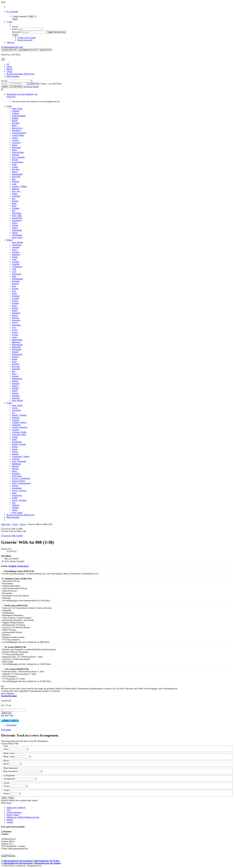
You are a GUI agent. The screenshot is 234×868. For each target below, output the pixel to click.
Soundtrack (17, 220)
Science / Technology (21, 478)
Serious (15, 381)
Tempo (6, 793)
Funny (14, 305)
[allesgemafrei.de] (2, 89)
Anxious (15, 252)
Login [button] (9, 22)
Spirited (15, 388)
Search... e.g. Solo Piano (51, 83)
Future (14, 449)
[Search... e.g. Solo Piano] (33, 83)
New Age (16, 191)
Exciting (15, 298)
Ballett (14, 121)
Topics (9, 71)
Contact (9, 822)
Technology (17, 495)
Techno (15, 225)
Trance (15, 228)
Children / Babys (19, 422)
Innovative (16, 325)
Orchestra (16, 196)
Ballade (15, 118)
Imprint (9, 820)
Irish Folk (16, 176)
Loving (15, 335)
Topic (6, 749)
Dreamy (15, 284)
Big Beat (16, 123)
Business (16, 417)
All (7, 64)
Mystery (15, 468)
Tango (14, 223)
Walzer (15, 232)
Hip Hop (16, 169)
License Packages (14, 812)
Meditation (16, 464)
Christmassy (17, 266)
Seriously (16, 383)
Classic (15, 138)
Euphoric (16, 296)
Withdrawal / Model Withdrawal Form (22, 817)
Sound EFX (17, 218)
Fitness (15, 447)
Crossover (16, 142)
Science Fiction (18, 481)
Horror (15, 451)
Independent (17, 174)
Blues (14, 125)
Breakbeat (16, 130)
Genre (9, 66)
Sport (14, 493)
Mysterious (16, 349)
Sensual (15, 376)
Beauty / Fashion (19, 415)
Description (11, 725)
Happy (15, 310)
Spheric (15, 386)
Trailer (14, 498)
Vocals (6, 786)
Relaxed (15, 364)
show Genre (17, 108)
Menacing (16, 342)
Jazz (14, 179)
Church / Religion (19, 427)
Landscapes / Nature (20, 456)
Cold (14, 269)
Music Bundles (12, 76)
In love (15, 322)
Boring (15, 257)
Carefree (15, 262)
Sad (13, 371)
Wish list (10, 42)
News (14, 471)
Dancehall (16, 147)
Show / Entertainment (21, 483)
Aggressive (17, 245)
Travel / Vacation (19, 500)
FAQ (8, 810)
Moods (9, 69)
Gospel (15, 167)
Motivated (16, 347)
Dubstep (15, 155)
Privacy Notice (12, 815)
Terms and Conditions (15, 807)
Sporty (15, 391)
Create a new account (26, 37)
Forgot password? (25, 40)
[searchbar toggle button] (45, 49)
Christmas (16, 425)
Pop (13, 198)
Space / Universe (19, 490)
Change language (19, 16)
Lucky (14, 337)
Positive (15, 357)
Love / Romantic (19, 461)
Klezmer (15, 181)
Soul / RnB (17, 215)
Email (14, 29)
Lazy (14, 327)
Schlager (15, 208)
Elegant (15, 288)
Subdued (16, 395)
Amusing (16, 247)
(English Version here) (18, 566)
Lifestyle (15, 459)
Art (13, 412)
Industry (15, 454)
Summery (16, 398)
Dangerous (16, 274)
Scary (14, 374)
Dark (14, 276)
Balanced (16, 254)
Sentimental (17, 378)
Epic (14, 291)
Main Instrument (10, 771)
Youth (14, 510)
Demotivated (17, 279)
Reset (11, 798)
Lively (14, 330)
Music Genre (9, 756)
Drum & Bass (18, 152)
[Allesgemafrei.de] (12, 47)
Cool (14, 271)
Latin (14, 184)
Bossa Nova (17, 128)
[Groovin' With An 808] (11, 536)
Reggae (15, 201)
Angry (14, 249)
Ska (13, 211)
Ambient (15, 111)
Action (15, 408)
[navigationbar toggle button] (9, 49)
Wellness (16, 505)
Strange (15, 393)
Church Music (18, 135)
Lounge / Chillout (19, 186)
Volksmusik (17, 230)
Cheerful (15, 264)
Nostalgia (16, 473)
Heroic (15, 315)
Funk (14, 164)
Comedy (15, 430)
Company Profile (19, 432)
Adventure (16, 410)
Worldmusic (17, 235)
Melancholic (17, 339)
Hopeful (15, 318)
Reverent (16, 366)
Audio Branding (19, 116)
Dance (14, 145)
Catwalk (15, 420)
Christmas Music (19, 133)
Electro (15, 159)
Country (15, 140)
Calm (14, 259)
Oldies (14, 193)
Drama (15, 437)
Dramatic (16, 281)
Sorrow (15, 485)
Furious (15, 308)
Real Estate (17, 476)
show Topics (17, 405)
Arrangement (9, 779)
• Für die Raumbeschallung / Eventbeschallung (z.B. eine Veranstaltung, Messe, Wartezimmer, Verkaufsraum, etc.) (50, 573)
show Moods (17, 242)
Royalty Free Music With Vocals (20, 74)
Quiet (14, 361)
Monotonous (17, 344)
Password (16, 32)
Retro (14, 203)
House (14, 172)
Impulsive (16, 320)
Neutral (15, 352)
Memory (15, 466)
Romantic (16, 369)
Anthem (15, 113)
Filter (4, 798)
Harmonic (16, 313)
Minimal (15, 189)
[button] (12, 11)
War (13, 503)
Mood (6, 764)
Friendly (15, 303)
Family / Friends (19, 444)
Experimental (17, 162)
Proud (14, 359)
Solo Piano (16, 213)
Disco (14, 150)
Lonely (15, 332)
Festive (15, 301)
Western (15, 507)
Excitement (17, 442)
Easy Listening (18, 157)
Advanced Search (31, 86)
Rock (14, 206)
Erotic (14, 293)
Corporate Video (19, 434)
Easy (14, 286)
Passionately (17, 354)
